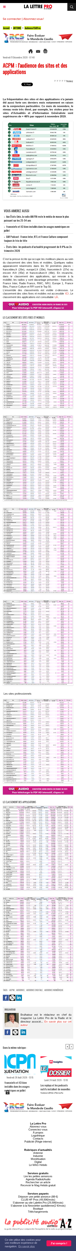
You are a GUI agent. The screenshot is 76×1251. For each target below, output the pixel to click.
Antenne (38, 1152)
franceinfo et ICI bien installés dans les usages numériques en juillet (17, 1085)
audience (20, 990)
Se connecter (12, 19)
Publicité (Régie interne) (38, 1141)
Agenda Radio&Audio (38, 1179)
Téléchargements (38, 1211)
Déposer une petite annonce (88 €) (38, 1196)
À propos (38, 1132)
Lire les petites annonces (38, 1176)
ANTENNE (17, 28)
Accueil (6, 28)
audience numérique (53, 990)
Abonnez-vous (38, 1126)
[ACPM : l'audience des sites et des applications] (38, 122)
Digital (38, 1161)
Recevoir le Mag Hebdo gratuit (38, 1185)
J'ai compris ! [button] (59, 1243)
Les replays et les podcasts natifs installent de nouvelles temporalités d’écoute (55, 1087)
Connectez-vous (38, 1129)
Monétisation (38, 1158)
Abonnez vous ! (33, 19)
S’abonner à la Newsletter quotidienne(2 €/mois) (38, 1205)
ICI (67, 293)
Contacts (38, 1138)
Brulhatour (10, 1010)
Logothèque (38, 1135)
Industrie (38, 1155)
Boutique (38, 1208)
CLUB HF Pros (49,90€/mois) (38, 1199)
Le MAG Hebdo (38, 1164)
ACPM (11, 990)
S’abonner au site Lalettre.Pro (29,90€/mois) (38, 1202)
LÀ (56, 297)
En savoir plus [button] (26, 1246)
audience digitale (34, 990)
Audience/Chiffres (33, 28)
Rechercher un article (38, 1182)
